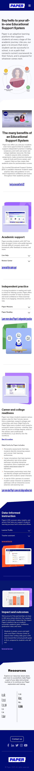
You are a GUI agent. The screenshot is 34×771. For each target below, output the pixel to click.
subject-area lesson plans (13, 466)
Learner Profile (7, 530)
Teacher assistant (8, 536)
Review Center (7, 261)
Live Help (5, 255)
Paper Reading (7, 312)
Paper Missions (7, 307)
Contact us (17, 739)
